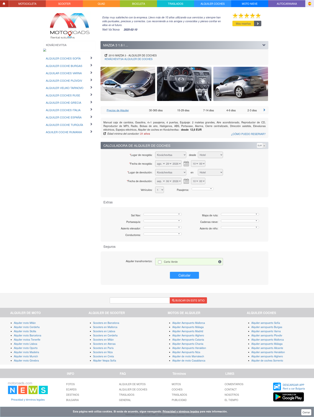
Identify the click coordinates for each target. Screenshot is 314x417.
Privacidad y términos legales (28, 399)
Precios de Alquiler (118, 110)
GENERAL (125, 400)
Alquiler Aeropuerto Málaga (188, 327)
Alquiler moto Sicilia (25, 331)
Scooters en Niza (103, 352)
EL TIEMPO (231, 400)
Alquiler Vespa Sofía (104, 360)
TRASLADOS (126, 394)
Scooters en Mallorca (105, 327)
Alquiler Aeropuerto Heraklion (189, 348)
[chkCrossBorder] (220, 261)
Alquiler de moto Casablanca (188, 360)
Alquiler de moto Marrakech (188, 356)
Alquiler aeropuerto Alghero (267, 356)
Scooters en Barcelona (106, 323)
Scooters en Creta (103, 356)
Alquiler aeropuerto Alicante (267, 348)
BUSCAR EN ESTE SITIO (190, 300)
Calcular (184, 275)
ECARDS (71, 389)
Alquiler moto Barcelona (27, 335)
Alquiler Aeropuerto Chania (187, 343)
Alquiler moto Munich (26, 356)
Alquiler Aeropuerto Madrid (187, 331)
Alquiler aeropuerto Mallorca (267, 339)
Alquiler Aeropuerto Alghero (188, 335)
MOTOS (176, 384)
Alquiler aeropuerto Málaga (267, 343)
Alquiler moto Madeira (26, 352)
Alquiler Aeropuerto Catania (188, 339)
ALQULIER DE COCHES (133, 389)
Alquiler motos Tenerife (27, 339)
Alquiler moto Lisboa (25, 343)
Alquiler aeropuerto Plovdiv (266, 335)
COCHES (177, 389)
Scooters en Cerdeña (105, 335)
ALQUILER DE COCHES (128, 59)
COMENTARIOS (234, 384)
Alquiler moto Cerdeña (27, 327)
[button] (27, 3)
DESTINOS (72, 394)
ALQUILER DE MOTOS (132, 384)
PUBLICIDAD (179, 400)
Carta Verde (171, 261)
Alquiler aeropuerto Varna (266, 331)
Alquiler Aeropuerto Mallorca (188, 323)
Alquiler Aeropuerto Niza (186, 352)
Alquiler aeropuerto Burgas (266, 327)
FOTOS (70, 384)
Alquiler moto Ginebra (26, 360)
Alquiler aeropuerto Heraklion (268, 352)
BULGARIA (72, 400)
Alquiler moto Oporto (26, 348)
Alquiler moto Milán (25, 323)
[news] (28, 387)
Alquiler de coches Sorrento (267, 360)
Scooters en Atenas (104, 343)
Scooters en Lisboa (104, 331)
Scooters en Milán (103, 339)
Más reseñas (243, 23)
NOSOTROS (232, 394)
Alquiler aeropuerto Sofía (265, 323)
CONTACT (231, 389)
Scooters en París (103, 348)
